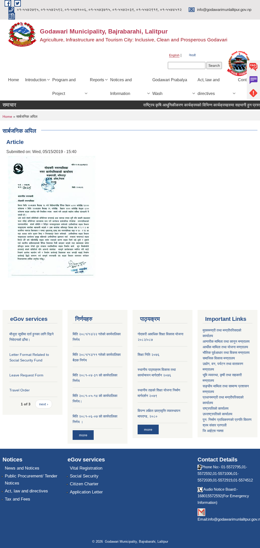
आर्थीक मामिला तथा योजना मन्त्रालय (225, 347)
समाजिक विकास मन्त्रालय (219, 358)
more (83, 435)
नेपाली (192, 55)
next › (43, 404)
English (174, 55)
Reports (97, 80)
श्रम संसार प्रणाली (214, 425)
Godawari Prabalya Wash (169, 87)
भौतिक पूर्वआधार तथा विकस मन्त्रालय (226, 353)
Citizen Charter (84, 483)
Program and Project (64, 87)
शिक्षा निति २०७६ (148, 355)
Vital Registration (86, 468)
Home (13, 80)
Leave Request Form (26, 375)
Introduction (35, 80)
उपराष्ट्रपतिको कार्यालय (217, 414)
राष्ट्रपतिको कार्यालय (216, 408)
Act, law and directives (209, 87)
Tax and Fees (17, 499)
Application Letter (86, 492)
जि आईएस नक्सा (213, 431)
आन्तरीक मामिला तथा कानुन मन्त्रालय (226, 341)
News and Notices (22, 468)
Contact (245, 80)
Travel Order (19, 390)
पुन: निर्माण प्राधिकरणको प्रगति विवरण (227, 420)
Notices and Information (121, 87)
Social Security (84, 476)
